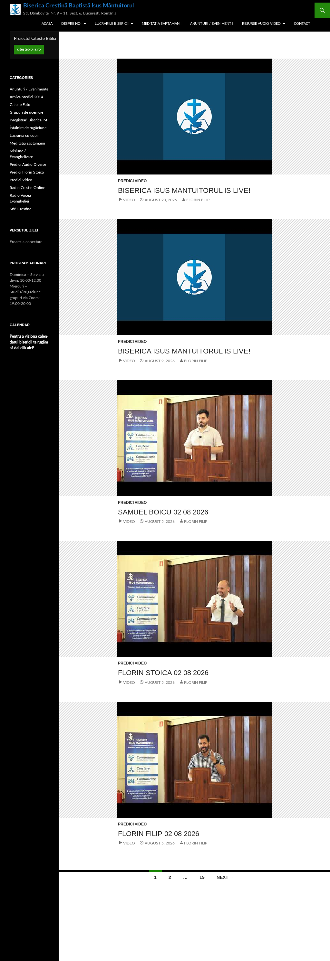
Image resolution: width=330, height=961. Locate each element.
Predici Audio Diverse (28, 164)
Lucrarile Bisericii (112, 23)
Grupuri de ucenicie (26, 112)
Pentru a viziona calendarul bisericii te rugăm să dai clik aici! (29, 342)
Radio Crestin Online (27, 188)
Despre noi (71, 23)
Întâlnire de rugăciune (28, 128)
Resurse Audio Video (261, 23)
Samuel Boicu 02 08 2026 (163, 512)
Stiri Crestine (20, 209)
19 (202, 877)
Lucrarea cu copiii (25, 135)
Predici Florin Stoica (27, 172)
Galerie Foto (20, 105)
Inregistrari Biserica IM (28, 120)
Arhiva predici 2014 (26, 97)
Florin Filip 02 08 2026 (158, 834)
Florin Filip (197, 200)
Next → (225, 877)
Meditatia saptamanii (161, 23)
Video (129, 200)
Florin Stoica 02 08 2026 (163, 673)
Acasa (47, 23)
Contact (302, 23)
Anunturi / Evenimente (211, 23)
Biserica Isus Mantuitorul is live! (184, 190)
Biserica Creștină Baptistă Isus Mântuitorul (78, 6)
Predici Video (132, 181)
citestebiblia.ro (29, 49)
